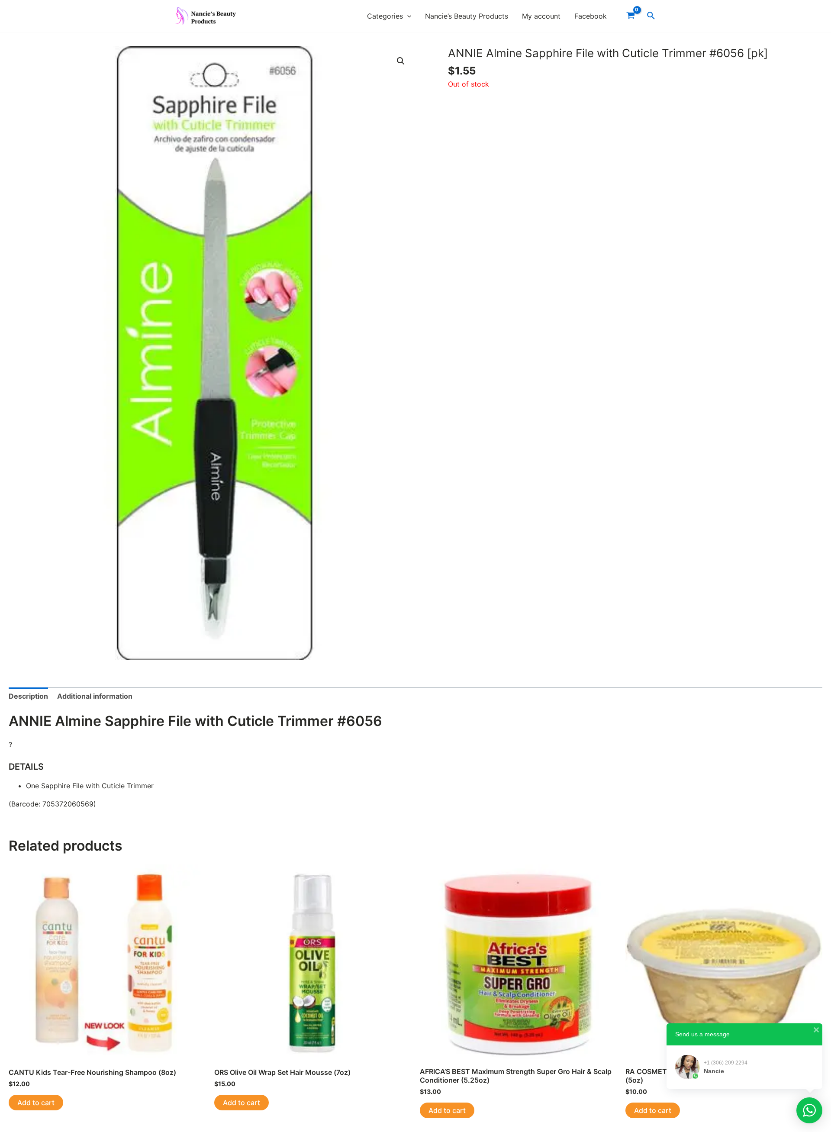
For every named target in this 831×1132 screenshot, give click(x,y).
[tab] (28, 696)
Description (28, 696)
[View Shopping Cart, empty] (630, 16)
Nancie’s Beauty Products (466, 16)
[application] (407, 16)
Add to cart (36, 1102)
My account (541, 16)
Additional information (94, 696)
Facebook (590, 16)
